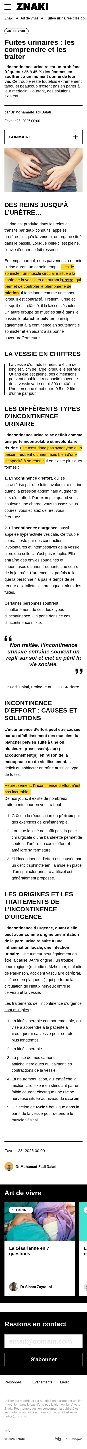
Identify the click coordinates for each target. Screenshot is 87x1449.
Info (7, 1430)
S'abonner (44, 1359)
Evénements (42, 1382)
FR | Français (72, 1439)
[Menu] (8, 7)
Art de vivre (29, 18)
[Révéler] (75, 137)
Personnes (13, 1382)
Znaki (8, 18)
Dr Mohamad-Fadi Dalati (36, 1167)
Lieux (64, 1382)
